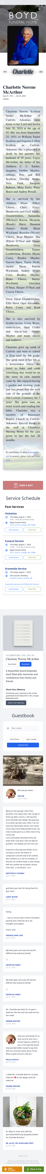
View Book (12, 664)
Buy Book (25, 664)
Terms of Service (29, 1163)
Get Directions (14, 530)
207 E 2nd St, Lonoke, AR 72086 (22, 525)
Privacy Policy (16, 1163)
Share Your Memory (16, 703)
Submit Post (23, 745)
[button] (23, 770)
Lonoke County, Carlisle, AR (21, 578)
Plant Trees (32, 530)
